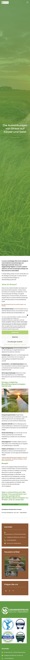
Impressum (23, 344)
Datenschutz (16, 344)
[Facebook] (13, 591)
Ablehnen (15, 337)
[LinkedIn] (6, 591)
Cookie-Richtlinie (8, 344)
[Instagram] (9, 591)
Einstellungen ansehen (15, 342)
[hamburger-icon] (27, 2)
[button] (27, 315)
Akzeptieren (15, 332)
